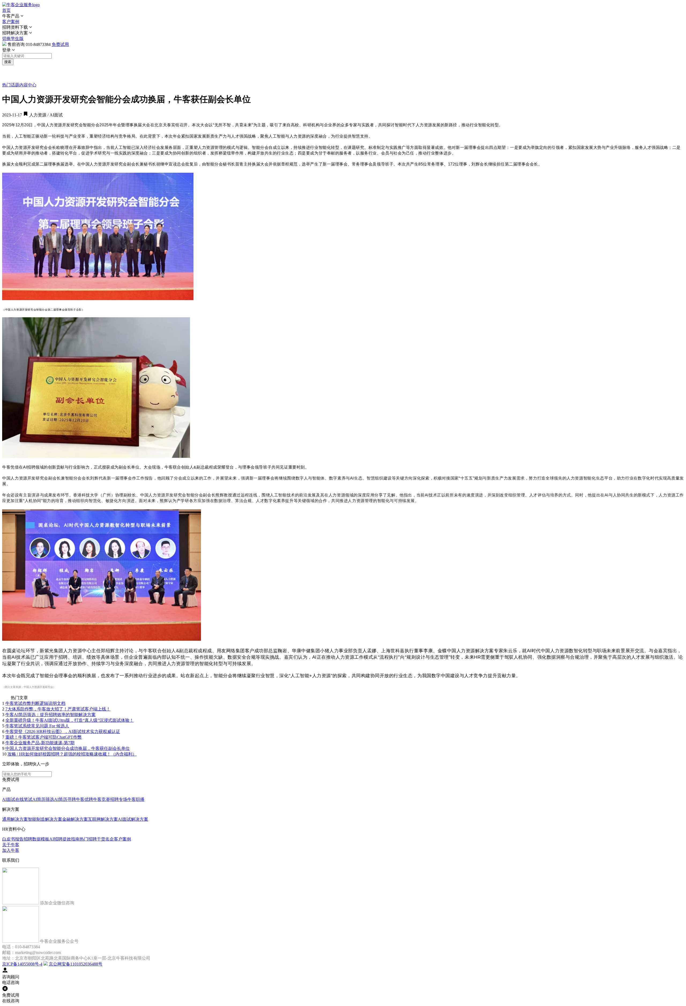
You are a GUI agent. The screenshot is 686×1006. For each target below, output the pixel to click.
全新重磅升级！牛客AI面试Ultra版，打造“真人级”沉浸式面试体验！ (69, 720)
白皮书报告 (13, 839)
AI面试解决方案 (133, 819)
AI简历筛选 (43, 799)
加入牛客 (10, 850)
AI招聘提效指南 (64, 839)
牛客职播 (135, 799)
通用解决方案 (15, 819)
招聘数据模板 (36, 839)
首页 (6, 10)
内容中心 (27, 85)
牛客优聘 (84, 799)
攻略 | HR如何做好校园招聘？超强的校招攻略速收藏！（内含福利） (72, 754)
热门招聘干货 (92, 839)
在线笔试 (23, 799)
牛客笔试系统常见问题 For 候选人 (37, 726)
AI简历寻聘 (65, 799)
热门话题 (10, 85)
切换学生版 (13, 38)
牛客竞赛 (101, 799)
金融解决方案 (75, 819)
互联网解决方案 (103, 819)
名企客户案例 (118, 839)
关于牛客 (10, 844)
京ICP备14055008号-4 (22, 964)
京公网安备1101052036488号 (75, 964)
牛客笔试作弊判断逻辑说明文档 (35, 703)
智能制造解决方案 (45, 819)
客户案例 (10, 21)
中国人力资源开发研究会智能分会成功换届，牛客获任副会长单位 (67, 748)
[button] (343, 16)
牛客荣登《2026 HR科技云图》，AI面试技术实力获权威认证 (62, 731)
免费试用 (60, 44)
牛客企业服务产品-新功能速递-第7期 (39, 742)
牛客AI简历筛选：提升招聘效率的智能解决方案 (50, 714)
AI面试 (8, 799)
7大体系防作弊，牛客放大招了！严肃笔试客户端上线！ (57, 709)
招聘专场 (118, 799)
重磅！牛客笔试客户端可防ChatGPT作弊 (43, 737)
